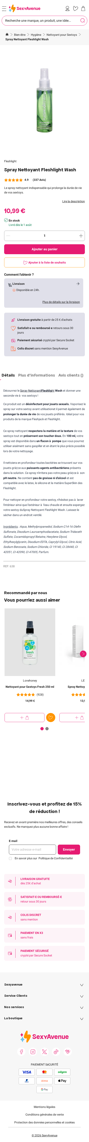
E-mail (13, 841)
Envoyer (69, 849)
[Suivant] (83, 654)
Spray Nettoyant (30, 390)
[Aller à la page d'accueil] (7, 35)
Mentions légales (44, 1107)
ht (47, 390)
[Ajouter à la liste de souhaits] (50, 717)
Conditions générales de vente (44, 1114)
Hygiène (36, 34)
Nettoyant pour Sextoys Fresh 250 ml (30, 686)
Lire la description (73, 201)
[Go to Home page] (24, 8)
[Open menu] (4, 8)
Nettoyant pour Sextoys (62, 34)
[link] (68, 8)
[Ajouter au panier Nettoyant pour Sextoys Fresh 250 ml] (24, 717)
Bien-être (20, 34)
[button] (44, 100)
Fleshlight (10, 161)
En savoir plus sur (44, 858)
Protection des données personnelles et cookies (44, 1122)
